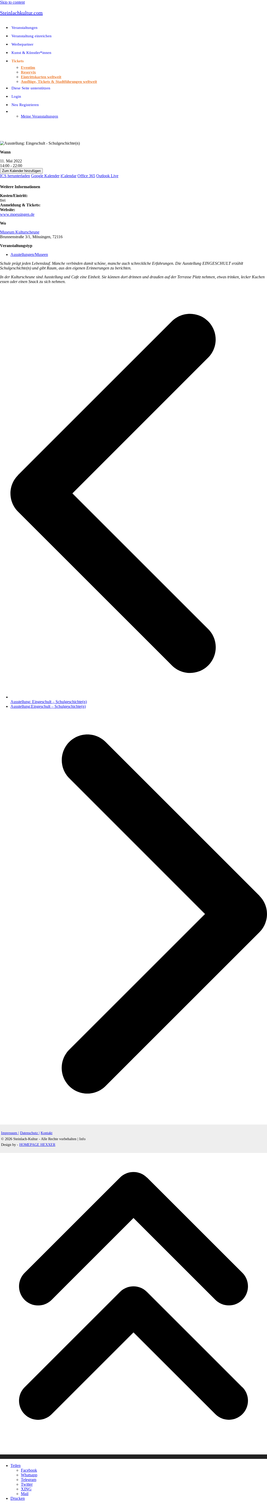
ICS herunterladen (15, 176)
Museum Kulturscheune (19, 232)
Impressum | (10, 1133)
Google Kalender (45, 176)
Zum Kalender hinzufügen (21, 171)
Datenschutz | (30, 1133)
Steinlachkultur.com (21, 13)
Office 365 (86, 176)
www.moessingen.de (17, 214)
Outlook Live (107, 176)
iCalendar (68, 176)
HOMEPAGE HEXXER (37, 1145)
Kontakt (46, 1133)
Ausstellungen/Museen (29, 254)
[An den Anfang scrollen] (133, 1456)
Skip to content (12, 2)
